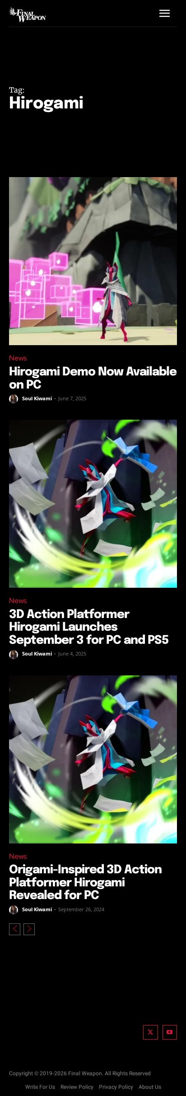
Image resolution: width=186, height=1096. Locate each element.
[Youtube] (170, 1032)
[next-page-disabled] (29, 929)
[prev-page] (14, 929)
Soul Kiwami (37, 398)
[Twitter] (150, 1032)
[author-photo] (15, 398)
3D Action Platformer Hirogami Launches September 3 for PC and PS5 (88, 627)
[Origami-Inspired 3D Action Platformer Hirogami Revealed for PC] (93, 759)
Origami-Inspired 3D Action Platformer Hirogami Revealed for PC (85, 883)
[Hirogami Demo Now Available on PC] (93, 261)
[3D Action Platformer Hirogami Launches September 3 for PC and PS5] (93, 504)
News (18, 358)
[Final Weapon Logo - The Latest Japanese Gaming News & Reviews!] (27, 14)
